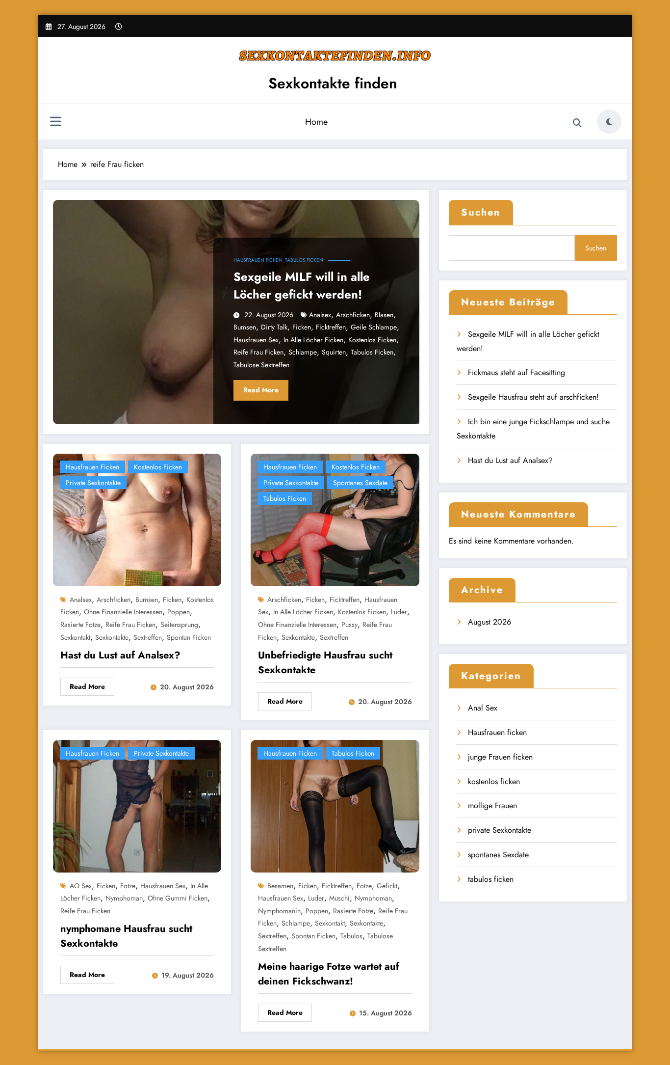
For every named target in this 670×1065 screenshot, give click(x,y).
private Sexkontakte (93, 483)
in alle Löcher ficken (313, 340)
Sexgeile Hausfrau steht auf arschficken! (533, 397)
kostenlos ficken (372, 340)
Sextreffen (147, 637)
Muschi (339, 898)
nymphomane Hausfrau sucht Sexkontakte (126, 936)
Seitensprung (179, 624)
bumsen (244, 327)
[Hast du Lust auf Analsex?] (137, 518)
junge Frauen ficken (500, 757)
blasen (384, 315)
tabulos (351, 936)
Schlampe (302, 352)
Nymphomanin (279, 911)
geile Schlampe (374, 327)
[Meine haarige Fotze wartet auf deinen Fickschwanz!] (335, 805)
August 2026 (489, 622)
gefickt (387, 886)
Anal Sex (482, 707)
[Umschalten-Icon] (55, 122)
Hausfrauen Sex (256, 340)
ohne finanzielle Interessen (123, 612)
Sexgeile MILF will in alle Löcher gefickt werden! (301, 285)
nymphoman (124, 898)
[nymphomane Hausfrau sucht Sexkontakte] (137, 805)
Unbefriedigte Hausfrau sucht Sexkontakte (325, 662)
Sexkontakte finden (332, 83)
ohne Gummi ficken (177, 898)
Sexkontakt (75, 637)
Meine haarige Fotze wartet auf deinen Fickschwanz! (328, 973)
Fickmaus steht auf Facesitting (516, 372)
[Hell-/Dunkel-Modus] (609, 121)
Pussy (349, 624)
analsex (320, 315)
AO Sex (81, 886)
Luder (399, 612)
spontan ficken (189, 637)
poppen (178, 612)
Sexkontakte (112, 637)
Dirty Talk (274, 327)
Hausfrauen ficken (258, 260)
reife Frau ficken (258, 352)
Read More (261, 390)
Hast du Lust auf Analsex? (120, 655)
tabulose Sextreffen (261, 365)
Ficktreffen (331, 327)
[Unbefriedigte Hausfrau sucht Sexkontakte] (335, 518)
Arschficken (353, 315)
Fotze (127, 886)
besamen (280, 886)
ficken (301, 327)
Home (316, 121)
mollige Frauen (492, 805)
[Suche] (577, 123)
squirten (334, 352)
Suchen (481, 212)
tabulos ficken (304, 260)
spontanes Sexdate (360, 483)
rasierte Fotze (80, 624)
